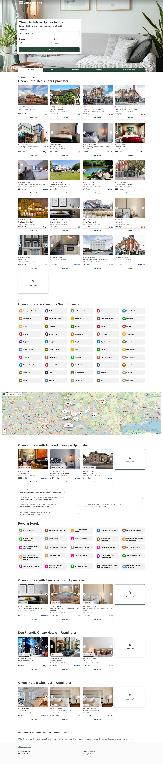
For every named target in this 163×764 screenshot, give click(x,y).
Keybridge (129, 380)
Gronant (129, 365)
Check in (22, 39)
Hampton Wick (53, 365)
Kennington (78, 380)
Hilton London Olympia (82, 538)
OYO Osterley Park (81, 566)
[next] (46, 95)
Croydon (77, 342)
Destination (23, 29)
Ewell (76, 349)
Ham (50, 372)
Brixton (25, 326)
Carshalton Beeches (107, 318)
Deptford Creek (28, 349)
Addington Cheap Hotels (31, 311)
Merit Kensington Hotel (108, 547)
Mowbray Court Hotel (133, 547)
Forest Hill (26, 372)
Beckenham (27, 318)
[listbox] (33, 95)
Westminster (130, 334)
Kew (102, 380)
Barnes (103, 311)
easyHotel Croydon (81, 555)
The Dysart (26, 357)
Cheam (25, 334)
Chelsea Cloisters (29, 530)
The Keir (51, 380)
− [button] (4, 432)
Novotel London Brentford (57, 547)
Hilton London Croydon (133, 530)
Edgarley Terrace (106, 357)
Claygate (52, 342)
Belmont (103, 326)
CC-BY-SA (157, 433)
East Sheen (78, 357)
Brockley (52, 326)
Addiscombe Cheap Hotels (57, 311)
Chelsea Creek (53, 334)
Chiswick (104, 334)
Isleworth (129, 372)
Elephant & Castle (28, 365)
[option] (33, 95)
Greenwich (104, 365)
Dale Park (129, 342)
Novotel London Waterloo (31, 566)
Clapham (26, 342)
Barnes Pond (130, 311)
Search (50, 50)
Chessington (79, 334)
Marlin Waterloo (54, 538)
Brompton (78, 326)
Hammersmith (79, 372)
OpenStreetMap (145, 433)
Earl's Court (53, 357)
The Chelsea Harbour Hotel (57, 530)
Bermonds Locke (54, 555)
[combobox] (49, 33)
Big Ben (128, 326)
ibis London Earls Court (108, 530)
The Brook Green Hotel (133, 555)
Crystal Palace (105, 342)
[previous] (19, 95)
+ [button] (4, 430)
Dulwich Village (54, 349)
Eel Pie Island (130, 357)
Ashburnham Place (81, 311)
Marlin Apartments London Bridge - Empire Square (31, 557)
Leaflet (133, 433)
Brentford (78, 318)
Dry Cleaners (130, 349)
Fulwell (25, 380)
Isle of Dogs (104, 372)
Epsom (103, 349)
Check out (54, 39)
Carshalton (130, 318)
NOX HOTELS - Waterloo (82, 547)
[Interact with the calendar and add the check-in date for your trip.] (21, 43)
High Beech (78, 365)
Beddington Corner (55, 318)
